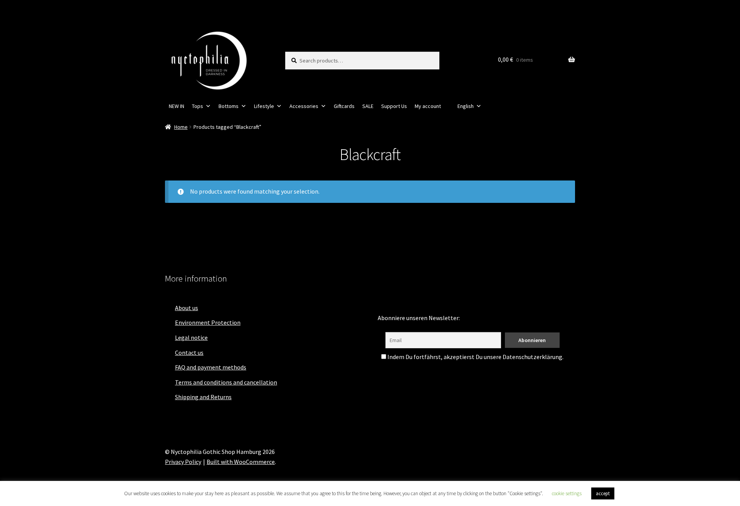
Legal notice (191, 337)
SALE (367, 106)
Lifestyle (264, 106)
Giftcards (344, 106)
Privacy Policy (183, 462)
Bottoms (229, 106)
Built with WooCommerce (241, 462)
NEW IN (176, 106)
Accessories (303, 106)
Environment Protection (207, 322)
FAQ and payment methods (210, 367)
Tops (197, 106)
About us (186, 308)
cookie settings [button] (567, 493)
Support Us (394, 106)
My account (428, 106)
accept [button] (603, 493)
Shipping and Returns (203, 397)
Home (181, 126)
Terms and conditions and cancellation (226, 382)
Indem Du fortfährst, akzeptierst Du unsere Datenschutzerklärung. (474, 357)
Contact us (189, 352)
